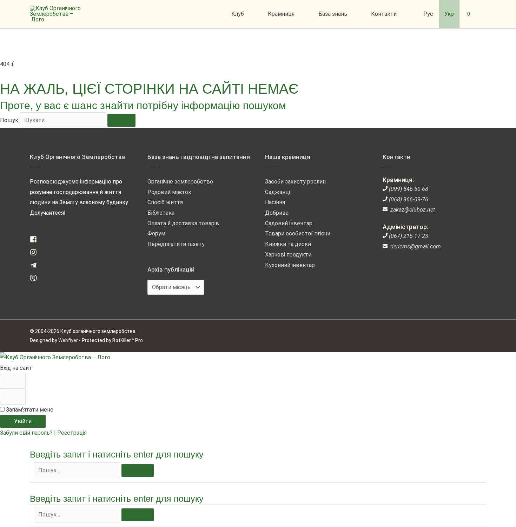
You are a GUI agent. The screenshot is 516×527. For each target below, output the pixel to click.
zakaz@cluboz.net (412, 209)
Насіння (275, 202)
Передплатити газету (176, 244)
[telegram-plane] (36, 267)
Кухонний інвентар (290, 265)
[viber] (36, 279)
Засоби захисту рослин (295, 181)
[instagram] (36, 254)
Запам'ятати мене (29, 409)
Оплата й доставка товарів (183, 223)
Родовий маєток (169, 192)
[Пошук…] (77, 470)
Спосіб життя (165, 202)
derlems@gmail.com (415, 246)
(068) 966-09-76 (408, 199)
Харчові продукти (288, 254)
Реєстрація (72, 432)
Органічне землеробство (180, 181)
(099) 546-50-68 (408, 189)
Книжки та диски (288, 244)
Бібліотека (160, 212)
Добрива (277, 212)
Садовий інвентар (288, 223)
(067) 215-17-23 (408, 236)
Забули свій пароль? (27, 432)
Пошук (9, 120)
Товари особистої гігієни (297, 233)
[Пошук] (121, 120)
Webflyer (68, 340)
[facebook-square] (36, 241)
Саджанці (277, 192)
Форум (156, 233)
